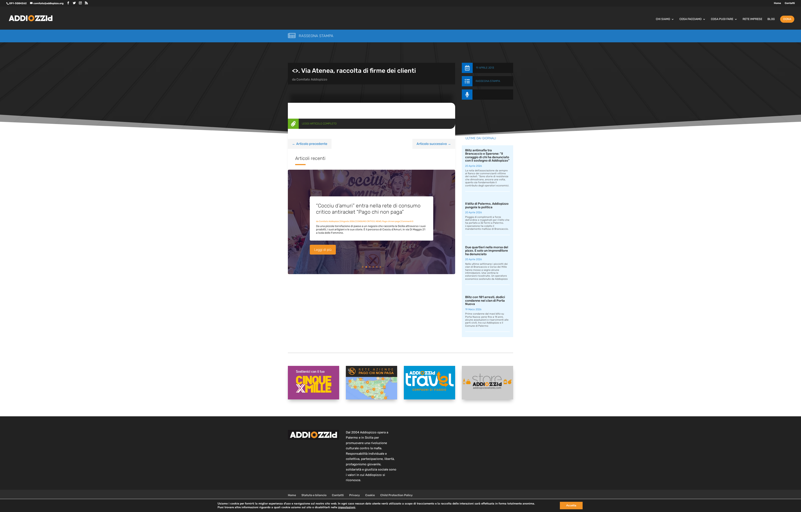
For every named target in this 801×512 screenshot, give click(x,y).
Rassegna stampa (316, 36)
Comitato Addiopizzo (311, 79)
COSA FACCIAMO (690, 19)
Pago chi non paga (391, 221)
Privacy (354, 495)
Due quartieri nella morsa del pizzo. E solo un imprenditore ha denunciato (486, 250)
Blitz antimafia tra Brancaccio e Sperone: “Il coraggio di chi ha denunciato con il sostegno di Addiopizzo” (487, 155)
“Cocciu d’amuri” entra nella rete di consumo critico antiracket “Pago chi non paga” (368, 209)
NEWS (378, 221)
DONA (787, 19)
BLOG (771, 19)
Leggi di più (322, 250)
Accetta (571, 505)
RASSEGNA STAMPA (488, 81)
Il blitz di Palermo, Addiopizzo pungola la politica (487, 205)
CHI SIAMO (663, 19)
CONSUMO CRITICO (365, 221)
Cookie (370, 495)
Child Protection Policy (396, 495)
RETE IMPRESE (752, 19)
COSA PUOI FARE (722, 19)
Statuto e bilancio (313, 495)
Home (777, 3)
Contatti (790, 3)
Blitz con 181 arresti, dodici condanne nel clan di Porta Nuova (485, 300)
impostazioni (346, 507)
